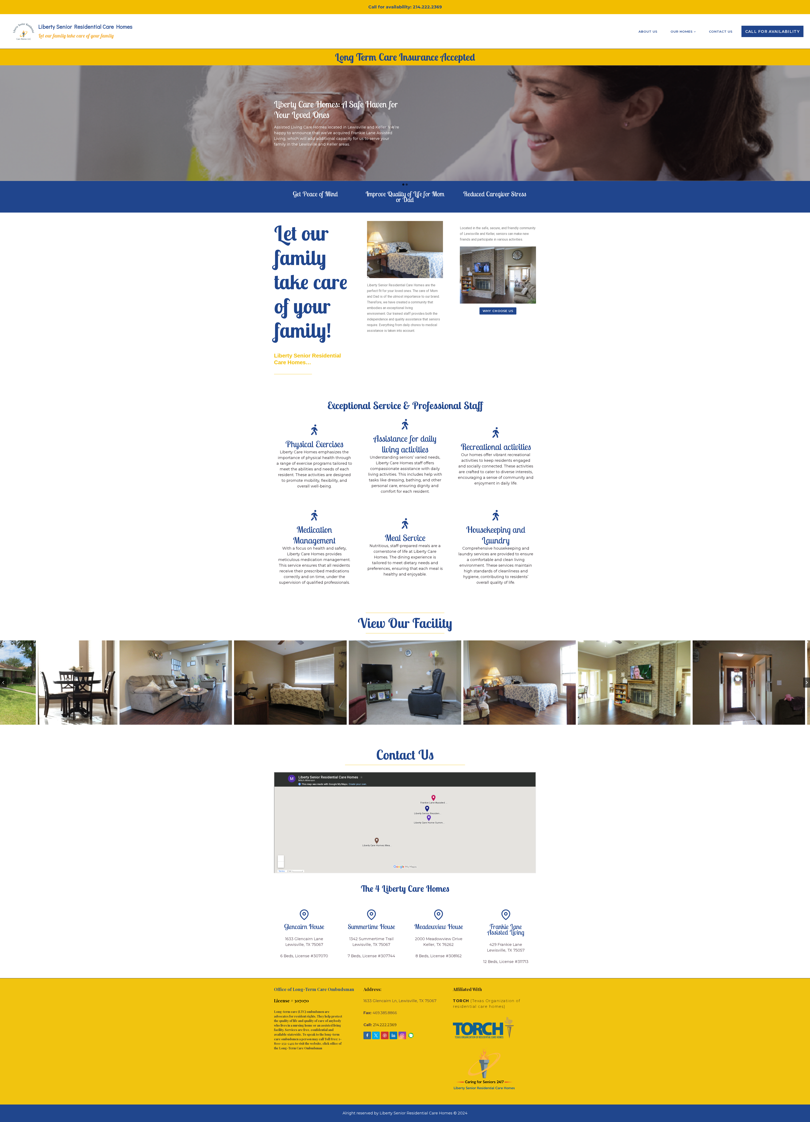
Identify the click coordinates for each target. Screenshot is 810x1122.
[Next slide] (806, 682)
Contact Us (721, 31)
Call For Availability (772, 31)
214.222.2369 (427, 6)
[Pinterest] (385, 1035)
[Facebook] (367, 1035)
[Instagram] (402, 1035)
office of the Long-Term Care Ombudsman (308, 1045)
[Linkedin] (393, 1035)
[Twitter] (376, 1035)
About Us (648, 31)
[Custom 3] (411, 1035)
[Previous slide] (3, 682)
